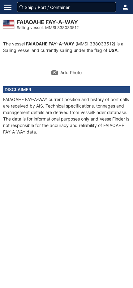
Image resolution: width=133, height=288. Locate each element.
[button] (125, 7)
